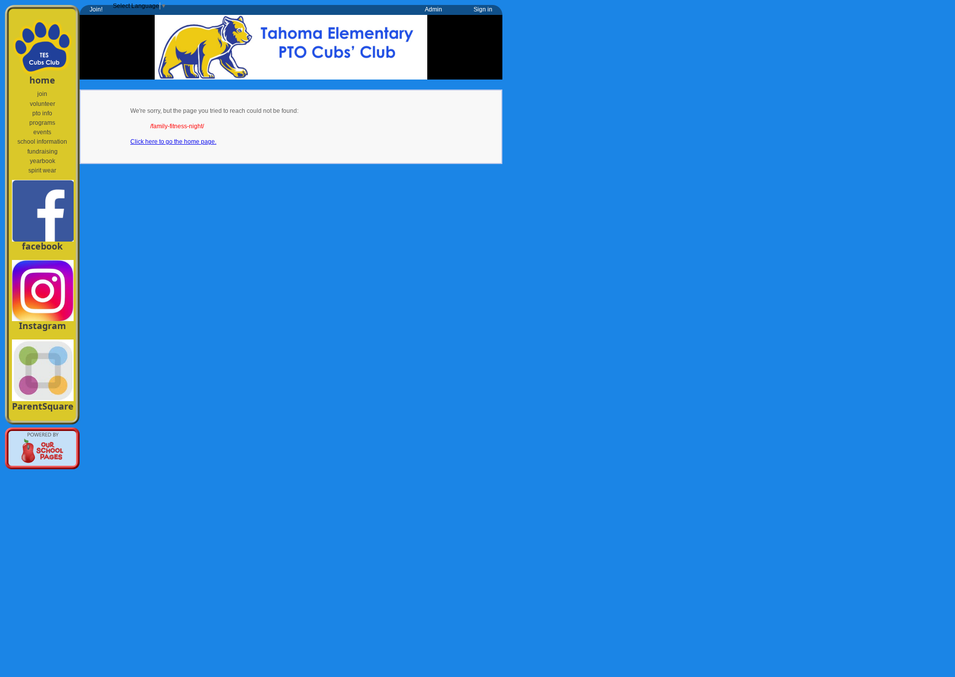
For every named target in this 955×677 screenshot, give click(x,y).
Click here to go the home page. (173, 141)
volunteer (42, 103)
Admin (433, 9)
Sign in (483, 9)
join (42, 93)
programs (42, 122)
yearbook (42, 161)
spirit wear (42, 170)
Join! (96, 9)
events (42, 132)
